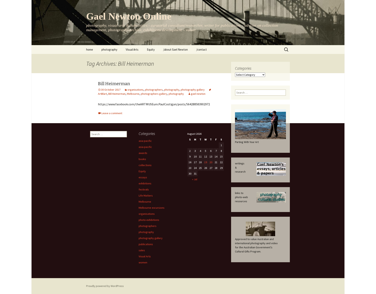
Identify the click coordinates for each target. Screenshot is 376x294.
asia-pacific (145, 147)
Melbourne (133, 94)
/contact (201, 49)
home (89, 49)
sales (142, 250)
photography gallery (193, 89)
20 (211, 162)
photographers (154, 89)
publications (146, 244)
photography (109, 49)
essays (143, 177)
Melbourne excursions (151, 207)
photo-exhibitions (149, 220)
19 (205, 162)
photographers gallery (154, 94)
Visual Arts (132, 49)
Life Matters (146, 195)
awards (143, 153)
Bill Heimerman (114, 83)
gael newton (198, 94)
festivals (144, 189)
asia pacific (145, 141)
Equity (151, 49)
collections (145, 165)
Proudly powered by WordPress (105, 286)
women (143, 262)
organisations (135, 89)
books (142, 159)
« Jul (194, 179)
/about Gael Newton (175, 49)
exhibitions (145, 183)
